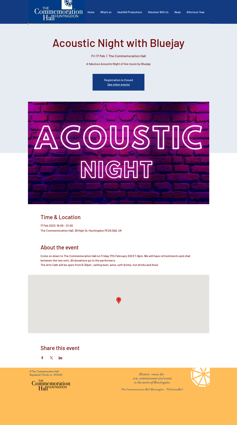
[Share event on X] (51, 357)
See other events (118, 84)
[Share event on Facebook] (42, 357)
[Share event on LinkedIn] (60, 357)
